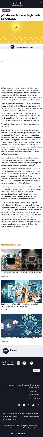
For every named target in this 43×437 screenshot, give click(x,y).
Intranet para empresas (9, 419)
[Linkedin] (19, 405)
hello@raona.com (34, 398)
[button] (41, 3)
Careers (14, 416)
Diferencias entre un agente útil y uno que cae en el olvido (21, 273)
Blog (19, 416)
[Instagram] (38, 405)
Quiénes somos (33, 413)
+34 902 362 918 (35, 391)
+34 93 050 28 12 (34, 395)
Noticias (6, 10)
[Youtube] (24, 405)
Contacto (25, 416)
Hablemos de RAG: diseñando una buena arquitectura (20, 338)
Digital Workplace (15, 413)
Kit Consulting (6, 416)
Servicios (24, 413)
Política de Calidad (34, 416)
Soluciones (5, 413)
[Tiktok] (33, 405)
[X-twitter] (28, 405)
